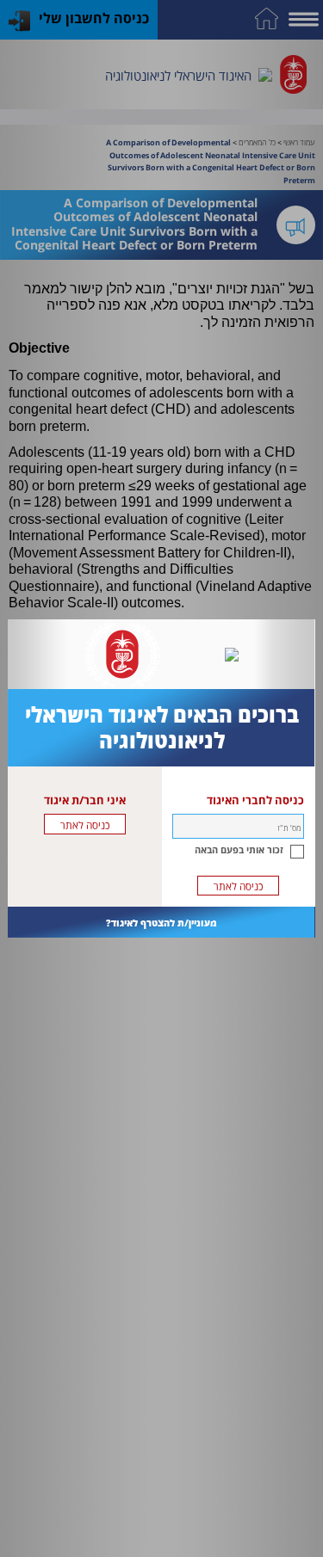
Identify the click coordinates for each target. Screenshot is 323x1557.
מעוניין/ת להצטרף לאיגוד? (161, 922)
